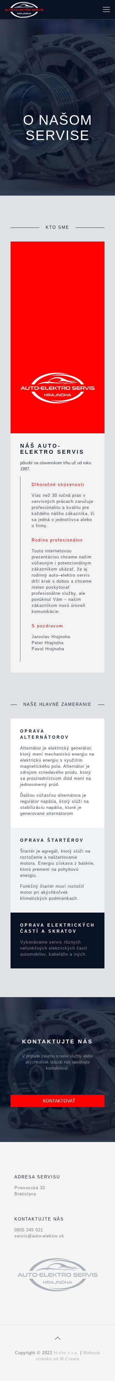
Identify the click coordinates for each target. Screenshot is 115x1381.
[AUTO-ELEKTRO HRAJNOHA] (24, 10)
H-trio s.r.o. (66, 1352)
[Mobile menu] (106, 9)
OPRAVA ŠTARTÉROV (52, 840)
